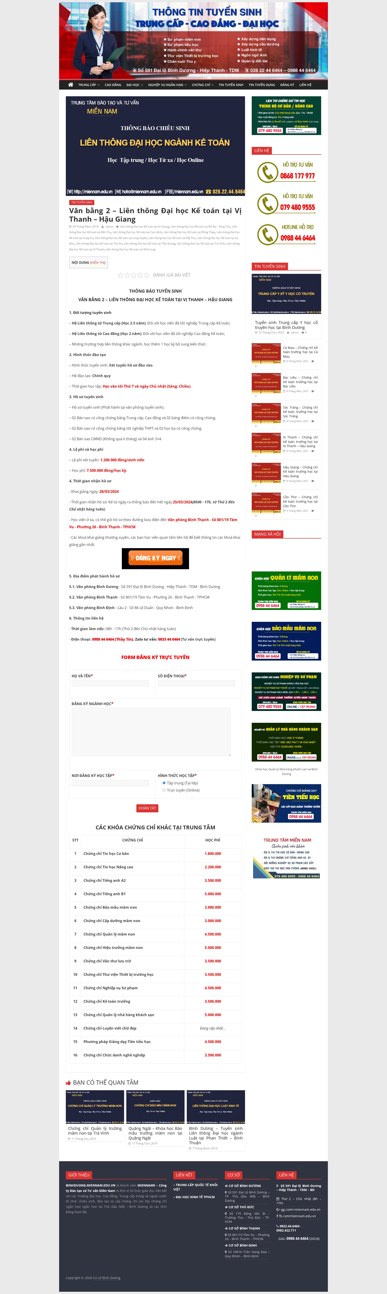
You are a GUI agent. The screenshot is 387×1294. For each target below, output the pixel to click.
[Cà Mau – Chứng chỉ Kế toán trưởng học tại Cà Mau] (266, 345)
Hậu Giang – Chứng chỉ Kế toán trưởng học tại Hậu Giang (300, 471)
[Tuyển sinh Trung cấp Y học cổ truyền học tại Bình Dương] (286, 276)
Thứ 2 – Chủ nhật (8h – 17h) (298, 1201)
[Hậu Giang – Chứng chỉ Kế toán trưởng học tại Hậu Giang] (266, 465)
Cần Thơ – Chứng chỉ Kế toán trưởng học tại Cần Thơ (300, 501)
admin (109, 226)
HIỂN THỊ (97, 262)
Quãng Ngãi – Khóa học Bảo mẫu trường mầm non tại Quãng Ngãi (155, 1133)
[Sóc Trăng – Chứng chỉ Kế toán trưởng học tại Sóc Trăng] (266, 405)
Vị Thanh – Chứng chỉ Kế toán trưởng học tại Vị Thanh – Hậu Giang (300, 441)
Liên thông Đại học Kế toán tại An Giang (144, 226)
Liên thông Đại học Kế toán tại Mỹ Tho (172, 238)
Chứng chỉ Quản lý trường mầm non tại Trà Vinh (95, 1131)
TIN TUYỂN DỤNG (262, 85)
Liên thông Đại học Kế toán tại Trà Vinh (201, 243)
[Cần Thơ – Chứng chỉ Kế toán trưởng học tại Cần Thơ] (266, 495)
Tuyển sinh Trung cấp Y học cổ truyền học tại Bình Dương (286, 325)
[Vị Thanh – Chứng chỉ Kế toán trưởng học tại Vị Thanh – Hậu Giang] (266, 435)
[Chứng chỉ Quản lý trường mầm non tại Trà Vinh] (95, 1092)
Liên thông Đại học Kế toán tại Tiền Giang (149, 243)
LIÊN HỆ (305, 85)
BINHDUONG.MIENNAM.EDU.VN (90, 1185)
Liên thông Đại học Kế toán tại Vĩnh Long (130, 249)
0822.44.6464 (290, 1226)
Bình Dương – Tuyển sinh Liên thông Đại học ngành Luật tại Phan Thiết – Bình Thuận (216, 1136)
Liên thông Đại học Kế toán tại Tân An (99, 243)
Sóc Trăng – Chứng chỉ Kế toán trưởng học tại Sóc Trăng (300, 411)
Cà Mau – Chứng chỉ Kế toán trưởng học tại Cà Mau (300, 351)
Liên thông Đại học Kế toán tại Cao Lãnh (137, 232)
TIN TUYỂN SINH (231, 85)
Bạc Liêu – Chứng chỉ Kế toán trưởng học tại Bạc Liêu (300, 381)
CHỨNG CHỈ (201, 85)
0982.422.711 (286, 1230)
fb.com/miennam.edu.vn (297, 1216)
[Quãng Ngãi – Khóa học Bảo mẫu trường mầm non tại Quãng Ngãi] (155, 1092)
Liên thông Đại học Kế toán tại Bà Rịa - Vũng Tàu (200, 226)
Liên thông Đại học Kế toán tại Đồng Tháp (189, 232)
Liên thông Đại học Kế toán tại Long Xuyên (121, 238)
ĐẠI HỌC (133, 85)
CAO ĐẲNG (113, 85)
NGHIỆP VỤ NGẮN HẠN (165, 85)
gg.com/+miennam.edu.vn (300, 1209)
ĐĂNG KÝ (287, 85)
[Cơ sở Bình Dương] (71, 85)
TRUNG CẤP (87, 85)
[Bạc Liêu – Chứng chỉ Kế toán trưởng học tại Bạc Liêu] (266, 375)
